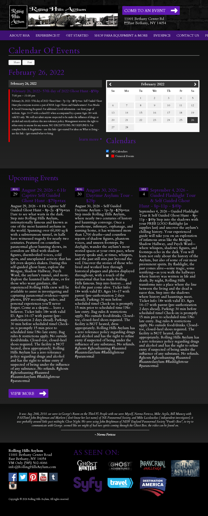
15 (140, 113)
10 (168, 105)
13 (113, 113)
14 (126, 113)
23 (154, 120)
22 (140, 120)
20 (113, 120)
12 (192, 105)
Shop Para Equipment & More (120, 35)
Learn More (89, 139)
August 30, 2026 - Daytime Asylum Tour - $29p (109, 195)
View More (22, 393)
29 (15, 192)
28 (126, 127)
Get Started (77, 35)
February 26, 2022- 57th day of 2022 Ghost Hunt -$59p (55, 91)
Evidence (162, 35)
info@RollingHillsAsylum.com (32, 467)
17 (168, 113)
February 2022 (152, 84)
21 (126, 120)
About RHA (20, 35)
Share (17, 62)
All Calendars (119, 151)
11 (180, 105)
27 (113, 127)
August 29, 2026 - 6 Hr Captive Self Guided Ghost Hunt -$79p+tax (44, 195)
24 (168, 120)
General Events (124, 156)
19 (192, 113)
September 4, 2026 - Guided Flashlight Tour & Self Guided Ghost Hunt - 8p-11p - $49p (167, 198)
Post (29, 62)
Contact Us (188, 35)
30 (79, 192)
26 (192, 120)
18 (180, 113)
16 (154, 113)
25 (180, 120)
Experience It (48, 35)
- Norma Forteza (105, 435)
